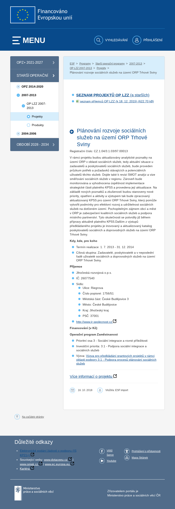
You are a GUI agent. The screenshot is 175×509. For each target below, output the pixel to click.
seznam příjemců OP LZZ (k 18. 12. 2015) (108, 101)
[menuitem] (111, 40)
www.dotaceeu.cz (55, 459)
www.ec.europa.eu (57, 464)
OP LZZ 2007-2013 (81, 68)
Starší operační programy (110, 63)
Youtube (111, 460)
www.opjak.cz (29, 464)
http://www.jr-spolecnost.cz (94, 322)
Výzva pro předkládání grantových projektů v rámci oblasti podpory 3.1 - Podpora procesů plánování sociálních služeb (116, 359)
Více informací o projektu (91, 376)
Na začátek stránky (33, 416)
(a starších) (112, 95)
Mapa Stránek (140, 457)
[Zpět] (73, 131)
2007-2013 (135, 63)
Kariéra (25, 468)
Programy (85, 63)
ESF (72, 63)
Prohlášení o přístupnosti (146, 451)
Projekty (101, 68)
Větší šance (110, 452)
